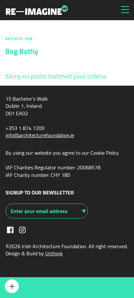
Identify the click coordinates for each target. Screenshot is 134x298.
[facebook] (10, 229)
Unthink (54, 253)
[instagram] (22, 229)
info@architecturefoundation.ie (40, 135)
